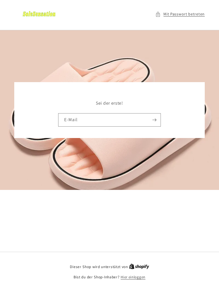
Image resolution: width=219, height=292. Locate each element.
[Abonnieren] (154, 120)
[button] (180, 14)
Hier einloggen (133, 277)
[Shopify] (139, 266)
